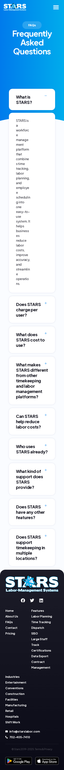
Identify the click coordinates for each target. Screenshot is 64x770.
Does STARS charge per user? (28, 310)
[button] (55, 7)
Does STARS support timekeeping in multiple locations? (30, 547)
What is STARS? (24, 99)
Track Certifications (41, 647)
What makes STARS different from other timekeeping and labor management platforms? (32, 380)
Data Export (39, 656)
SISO (34, 633)
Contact (11, 628)
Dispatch (37, 628)
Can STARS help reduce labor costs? (28, 421)
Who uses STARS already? (32, 449)
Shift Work (12, 722)
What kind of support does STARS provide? (29, 479)
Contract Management (40, 664)
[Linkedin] (41, 600)
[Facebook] (23, 600)
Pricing (10, 633)
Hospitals (12, 716)
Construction (15, 694)
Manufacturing (15, 705)
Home (9, 610)
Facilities (11, 699)
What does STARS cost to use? (30, 340)
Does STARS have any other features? (30, 512)
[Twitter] (32, 600)
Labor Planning (41, 616)
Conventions (14, 688)
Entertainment (15, 682)
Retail (9, 711)
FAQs (9, 622)
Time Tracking (41, 622)
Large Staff (39, 639)
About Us (11, 616)
